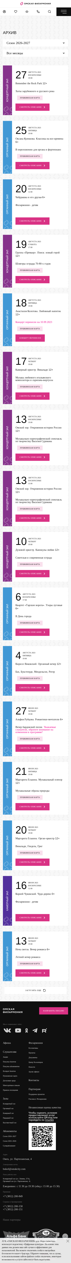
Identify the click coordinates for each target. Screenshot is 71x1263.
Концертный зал (9, 1104)
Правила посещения (10, 1090)
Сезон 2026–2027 (9, 1136)
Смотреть (30, 107)
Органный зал (8, 1108)
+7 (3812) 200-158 (13, 1206)
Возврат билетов (9, 1071)
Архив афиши (34, 1072)
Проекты (32, 1053)
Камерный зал (8, 1113)
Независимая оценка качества (45, 1107)
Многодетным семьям (11, 1085)
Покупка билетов (9, 1062)
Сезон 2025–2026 (9, 1141)
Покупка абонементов (11, 1066)
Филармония (36, 1043)
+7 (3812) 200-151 (13, 1209)
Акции (5, 1057)
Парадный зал (8, 1118)
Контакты (34, 1080)
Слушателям (9, 1051)
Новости (32, 1067)
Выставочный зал (9, 1123)
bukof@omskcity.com (14, 1169)
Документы (33, 1058)
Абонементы (10, 1131)
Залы (5, 1098)
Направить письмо (53, 1011)
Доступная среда (9, 1081)
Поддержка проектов (37, 1094)
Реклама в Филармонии (37, 1099)
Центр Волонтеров (36, 1062)
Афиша (7, 1043)
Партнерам (34, 1089)
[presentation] (65, 1236)
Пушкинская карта (10, 1076)
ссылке (49, 1120)
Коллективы (33, 1048)
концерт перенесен (30, 338)
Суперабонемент (9, 1146)
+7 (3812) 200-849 (13, 1196)
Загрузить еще (33, 990)
